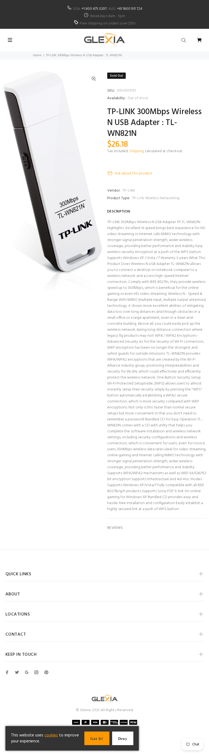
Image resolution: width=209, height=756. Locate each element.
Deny (122, 739)
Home (37, 55)
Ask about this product (133, 173)
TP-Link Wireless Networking (155, 198)
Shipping (136, 151)
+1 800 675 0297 (94, 9)
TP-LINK (128, 191)
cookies (51, 735)
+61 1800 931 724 (129, 9)
